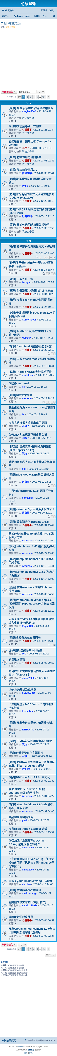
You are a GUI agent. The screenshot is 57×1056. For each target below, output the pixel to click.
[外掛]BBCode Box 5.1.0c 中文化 (29, 777)
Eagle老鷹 (27, 626)
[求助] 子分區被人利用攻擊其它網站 (30, 741)
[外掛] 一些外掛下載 (21, 279)
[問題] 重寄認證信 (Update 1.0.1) (29, 521)
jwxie (25, 185)
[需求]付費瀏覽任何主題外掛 (26, 752)
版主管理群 (11, 27)
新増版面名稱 (17, 659)
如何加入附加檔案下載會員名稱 (28, 434)
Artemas (27, 540)
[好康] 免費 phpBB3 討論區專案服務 (31, 108)
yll (23, 386)
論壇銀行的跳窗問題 (21, 916)
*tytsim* (26, 338)
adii (24, 468)
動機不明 (27, 216)
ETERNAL (28, 729)
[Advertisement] (28, 58)
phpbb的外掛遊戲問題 (22, 689)
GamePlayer (29, 319)
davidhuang (29, 893)
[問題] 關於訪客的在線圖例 (25, 890)
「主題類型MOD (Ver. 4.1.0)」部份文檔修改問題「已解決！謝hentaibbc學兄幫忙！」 (31, 862)
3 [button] (30, 96)
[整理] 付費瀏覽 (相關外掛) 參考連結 (31, 290)
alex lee (26, 884)
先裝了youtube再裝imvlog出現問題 (31, 881)
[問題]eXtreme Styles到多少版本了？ (32, 509)
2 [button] (27, 96)
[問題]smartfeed (19, 383)
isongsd (26, 282)
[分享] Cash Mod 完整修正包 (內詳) (30, 346)
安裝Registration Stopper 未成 (28, 828)
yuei (24, 820)
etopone (27, 398)
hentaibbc (28, 497)
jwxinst (26, 769)
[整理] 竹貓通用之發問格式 (25, 157)
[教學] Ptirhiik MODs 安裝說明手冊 (30, 371)
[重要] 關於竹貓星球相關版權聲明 (29, 224)
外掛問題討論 (11, 23)
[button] (19, 97)
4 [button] (33, 96)
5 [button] (37, 96)
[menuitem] (9, 10)
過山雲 (25, 481)
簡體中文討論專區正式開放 (25, 126)
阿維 (24, 453)
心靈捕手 (27, 129)
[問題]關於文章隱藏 (20, 395)
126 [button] (43, 96)
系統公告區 (28, 117)
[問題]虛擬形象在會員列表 (25, 637)
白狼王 (25, 756)
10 (51, 257)
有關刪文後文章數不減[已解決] (27, 902)
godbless (27, 375)
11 (54, 257)
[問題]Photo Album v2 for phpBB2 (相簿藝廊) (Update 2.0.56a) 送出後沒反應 (32, 603)
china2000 (28, 678)
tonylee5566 (29, 111)
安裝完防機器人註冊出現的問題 (28, 422)
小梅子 (25, 426)
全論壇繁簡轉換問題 (21, 817)
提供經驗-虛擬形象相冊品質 (25, 650)
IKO (24, 653)
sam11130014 (30, 905)
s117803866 (29, 692)
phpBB (20, 1047)
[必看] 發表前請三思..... (23, 169)
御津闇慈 (27, 173)
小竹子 (25, 148)
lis (23, 414)
